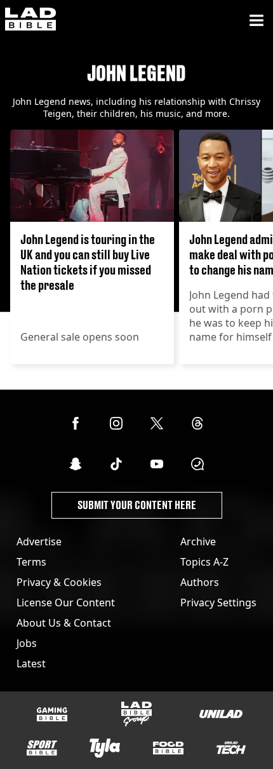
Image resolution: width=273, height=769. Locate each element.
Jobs (27, 643)
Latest (31, 663)
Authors (199, 582)
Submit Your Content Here (136, 505)
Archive (198, 541)
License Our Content (66, 602)
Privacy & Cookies (59, 582)
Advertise (39, 541)
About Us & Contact (64, 623)
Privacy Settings (218, 602)
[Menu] (256, 20)
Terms (31, 562)
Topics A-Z (204, 562)
